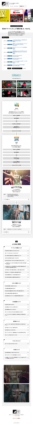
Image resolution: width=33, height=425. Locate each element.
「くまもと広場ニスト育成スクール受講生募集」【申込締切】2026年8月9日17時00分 (20, 40)
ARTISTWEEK (16, 6)
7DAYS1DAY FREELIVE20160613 (17, 55)
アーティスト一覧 (7, 6)
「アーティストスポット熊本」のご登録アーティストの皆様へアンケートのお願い (20, 61)
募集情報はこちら (22, 6)
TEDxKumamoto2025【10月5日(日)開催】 (19, 64)
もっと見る (24, 68)
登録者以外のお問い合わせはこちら (17, 68)
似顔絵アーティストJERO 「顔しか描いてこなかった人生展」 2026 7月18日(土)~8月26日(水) (20, 44)
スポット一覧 (11, 6)
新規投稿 (9, 68)
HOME (3, 6)
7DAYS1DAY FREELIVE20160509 (17, 58)
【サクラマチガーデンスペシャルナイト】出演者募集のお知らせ (20, 48)
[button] (30, 15)
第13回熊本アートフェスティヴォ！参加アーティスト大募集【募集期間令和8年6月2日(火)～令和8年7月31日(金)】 (20, 51)
